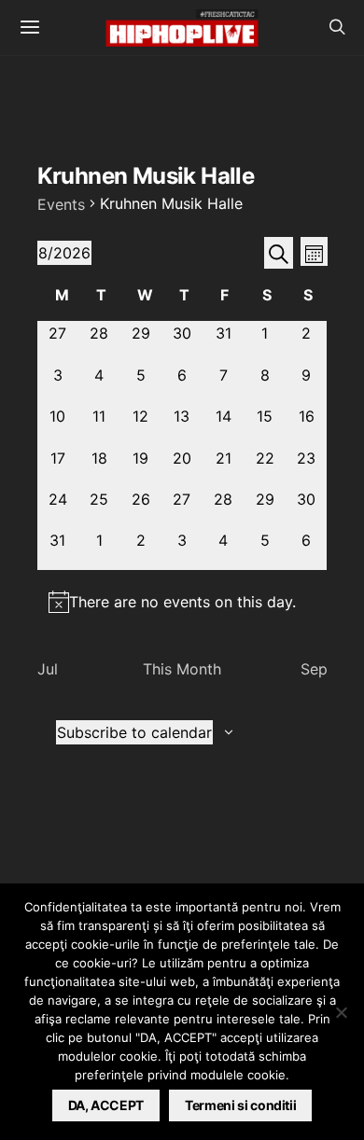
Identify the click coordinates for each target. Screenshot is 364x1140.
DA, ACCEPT (106, 1105)
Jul (47, 669)
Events (61, 204)
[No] (340, 1012)
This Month (182, 669)
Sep (314, 669)
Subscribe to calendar (134, 732)
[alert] (182, 601)
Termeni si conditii (240, 1105)
